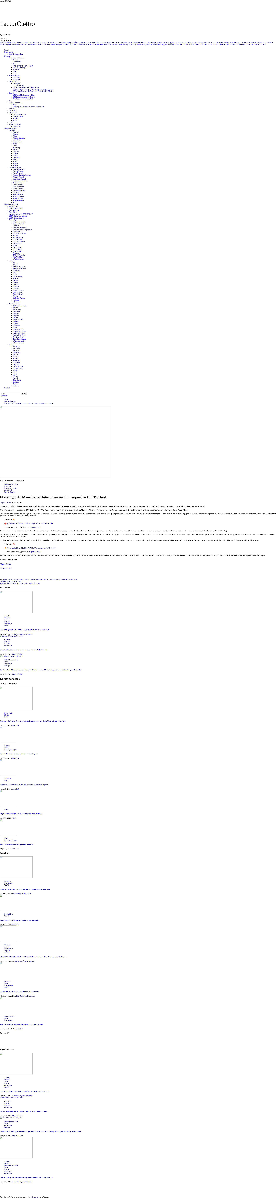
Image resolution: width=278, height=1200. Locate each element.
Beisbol (11, 93)
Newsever (35, 1197)
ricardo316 (15, 725)
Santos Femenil (18, 194)
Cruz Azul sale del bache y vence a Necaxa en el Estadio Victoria (166, 42)
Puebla (15, 153)
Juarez (15, 144)
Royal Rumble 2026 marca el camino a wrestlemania (19, 920)
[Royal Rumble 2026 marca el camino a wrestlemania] (8, 910)
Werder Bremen (18, 259)
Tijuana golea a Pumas (11, 581)
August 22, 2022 (34, 527)
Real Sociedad (18, 294)
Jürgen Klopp (28, 579)
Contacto (7, 388)
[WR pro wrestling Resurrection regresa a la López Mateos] (8, 1013)
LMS (23, 95)
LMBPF (33, 89)
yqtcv (13, 818)
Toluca (15, 165)
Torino (15, 384)
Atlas (15, 136)
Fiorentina (16, 360)
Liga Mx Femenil (15, 167)
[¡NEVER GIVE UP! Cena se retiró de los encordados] (8, 978)
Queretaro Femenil (19, 191)
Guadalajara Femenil (20, 181)
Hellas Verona (18, 366)
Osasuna (16, 288)
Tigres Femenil (18, 198)
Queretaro (16, 157)
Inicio (6, 50)
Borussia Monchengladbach (22, 230)
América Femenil (19, 169)
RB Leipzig (17, 247)
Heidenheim (17, 243)
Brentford (16, 312)
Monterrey (16, 148)
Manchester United (19, 331)
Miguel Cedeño (6, 503)
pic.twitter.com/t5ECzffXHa (43, 523)
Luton (15, 327)
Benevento (16, 353)
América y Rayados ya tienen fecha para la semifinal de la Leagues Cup (145, 44)
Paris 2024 (16, 126)
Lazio (15, 372)
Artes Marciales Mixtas (17, 58)
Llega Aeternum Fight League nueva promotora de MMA (21, 814)
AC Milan (16, 347)
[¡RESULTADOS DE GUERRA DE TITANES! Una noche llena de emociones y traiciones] (8, 941)
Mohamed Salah (71, 579)
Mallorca (16, 286)
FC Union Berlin (19, 241)
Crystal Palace (18, 319)
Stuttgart (16, 253)
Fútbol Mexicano (10, 128)
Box (10, 101)
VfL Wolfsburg (18, 257)
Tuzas (15, 202)
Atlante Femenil (18, 171)
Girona (15, 282)
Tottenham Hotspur (19, 339)
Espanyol (16, 278)
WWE (15, 120)
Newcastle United (19, 333)
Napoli (15, 378)
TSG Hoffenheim (19, 255)
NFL (14, 105)
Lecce (15, 374)
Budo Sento (17, 62)
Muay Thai (12, 110)
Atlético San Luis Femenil (22, 175)
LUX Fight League (19, 68)
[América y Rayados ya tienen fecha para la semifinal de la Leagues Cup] (16, 1158)
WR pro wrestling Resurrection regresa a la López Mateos (21, 1024)
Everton (15, 321)
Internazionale (18, 368)
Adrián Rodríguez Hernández (22, 634)
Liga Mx (12, 130)
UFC (15, 71)
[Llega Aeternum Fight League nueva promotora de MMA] (8, 806)
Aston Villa (17, 310)
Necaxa (15, 150)
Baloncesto (12, 81)
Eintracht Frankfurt (19, 233)
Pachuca (16, 151)
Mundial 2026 (13, 206)
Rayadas (16, 192)
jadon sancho (18, 579)
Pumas (15, 155)
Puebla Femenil (18, 187)
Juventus (16, 370)
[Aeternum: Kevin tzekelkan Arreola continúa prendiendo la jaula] (8, 775)
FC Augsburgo (18, 237)
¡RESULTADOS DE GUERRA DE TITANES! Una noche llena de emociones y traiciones (33, 957)
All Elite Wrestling (19, 114)
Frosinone (16, 362)
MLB (23, 99)
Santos (15, 159)
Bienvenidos (8, 52)
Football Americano (15, 103)
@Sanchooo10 (12, 523)
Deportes (7, 56)
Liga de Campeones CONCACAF (21, 214)
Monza (15, 376)
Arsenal (15, 308)
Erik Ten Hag (8, 579)
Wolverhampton (18, 343)
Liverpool (16, 325)
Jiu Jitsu (11, 109)
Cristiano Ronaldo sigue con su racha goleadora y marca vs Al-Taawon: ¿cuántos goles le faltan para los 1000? (40, 670)
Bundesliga (12, 220)
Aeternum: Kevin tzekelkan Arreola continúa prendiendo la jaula (24, 785)
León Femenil (18, 185)
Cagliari (15, 356)
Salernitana (17, 380)
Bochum (16, 226)
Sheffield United (18, 337)
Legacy (23, 66)
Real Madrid (17, 292)
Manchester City (18, 329)
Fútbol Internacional (11, 204)
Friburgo (16, 235)
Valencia (16, 300)
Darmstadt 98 (17, 232)
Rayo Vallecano (18, 290)
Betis (15, 273)
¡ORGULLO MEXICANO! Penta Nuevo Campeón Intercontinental (25, 889)
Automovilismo (14, 75)
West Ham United (19, 341)
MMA (6, 715)
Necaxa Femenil (18, 177)
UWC (15, 73)
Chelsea (15, 317)
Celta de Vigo (17, 276)
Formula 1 (16, 77)
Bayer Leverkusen (19, 222)
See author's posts (6, 568)
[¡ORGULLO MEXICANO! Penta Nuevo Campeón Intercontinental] (16, 877)
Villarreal (16, 302)
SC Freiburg (17, 249)
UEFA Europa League (16, 218)
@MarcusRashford (13, 548)
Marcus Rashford (60, 579)
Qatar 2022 (12, 212)
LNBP (33, 91)
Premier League (14, 304)
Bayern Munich (18, 224)
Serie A (11, 345)
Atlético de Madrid (19, 269)
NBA (26, 87)
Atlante (15, 134)
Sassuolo (16, 382)
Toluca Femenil (18, 200)
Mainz (15, 245)
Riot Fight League (10, 750)
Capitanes (20, 85)
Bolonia (15, 355)
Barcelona (16, 271)
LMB (24, 97)
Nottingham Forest (19, 335)
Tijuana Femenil (18, 196)
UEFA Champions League (18, 216)
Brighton (16, 315)
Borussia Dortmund (19, 228)
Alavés (15, 263)
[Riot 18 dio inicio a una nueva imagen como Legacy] (8, 742)
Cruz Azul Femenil (19, 179)
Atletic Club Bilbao (19, 267)
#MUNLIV (29, 523)
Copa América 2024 (15, 208)
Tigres (15, 161)
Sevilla (15, 296)
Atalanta (16, 351)
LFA (28, 107)
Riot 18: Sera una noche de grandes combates (16, 844)
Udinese (16, 386)
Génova (15, 364)
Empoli (15, 358)
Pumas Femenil (18, 189)
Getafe (15, 280)
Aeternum (16, 60)
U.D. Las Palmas (19, 298)
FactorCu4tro (17, 23)
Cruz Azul (16, 140)
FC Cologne (17, 239)
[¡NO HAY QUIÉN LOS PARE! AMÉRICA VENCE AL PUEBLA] (16, 612)
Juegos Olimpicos (15, 124)
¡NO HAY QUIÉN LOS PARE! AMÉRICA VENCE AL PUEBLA (73, 42)
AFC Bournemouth (19, 306)
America (16, 132)
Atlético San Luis (19, 138)
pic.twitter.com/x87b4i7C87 (45, 548)
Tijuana (15, 163)
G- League (16, 83)
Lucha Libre (13, 112)
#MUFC (20, 523)
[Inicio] (0, 46)
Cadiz (15, 274)
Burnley (16, 314)
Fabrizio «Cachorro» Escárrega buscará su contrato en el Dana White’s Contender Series (33, 721)
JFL (14, 64)
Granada (16, 284)
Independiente (18, 116)
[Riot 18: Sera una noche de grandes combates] (8, 835)
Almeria (16, 265)
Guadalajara (17, 142)
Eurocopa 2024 (14, 210)
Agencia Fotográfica (16, 54)
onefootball (8, 490)
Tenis (10, 122)
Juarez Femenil (18, 183)
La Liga (11, 261)
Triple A (16, 118)
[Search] (0, 391)
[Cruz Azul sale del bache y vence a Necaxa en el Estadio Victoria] (11, 636)
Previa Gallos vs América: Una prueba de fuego (20, 583)
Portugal (7, 666)
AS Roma (16, 349)
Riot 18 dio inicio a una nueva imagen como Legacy (19, 754)
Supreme (16, 69)
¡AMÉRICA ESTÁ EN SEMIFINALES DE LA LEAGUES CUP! (242, 44)
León (15, 146)
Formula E (16, 79)
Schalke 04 (17, 251)
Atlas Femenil (18, 173)
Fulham (15, 323)
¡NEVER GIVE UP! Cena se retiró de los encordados (19, 992)
